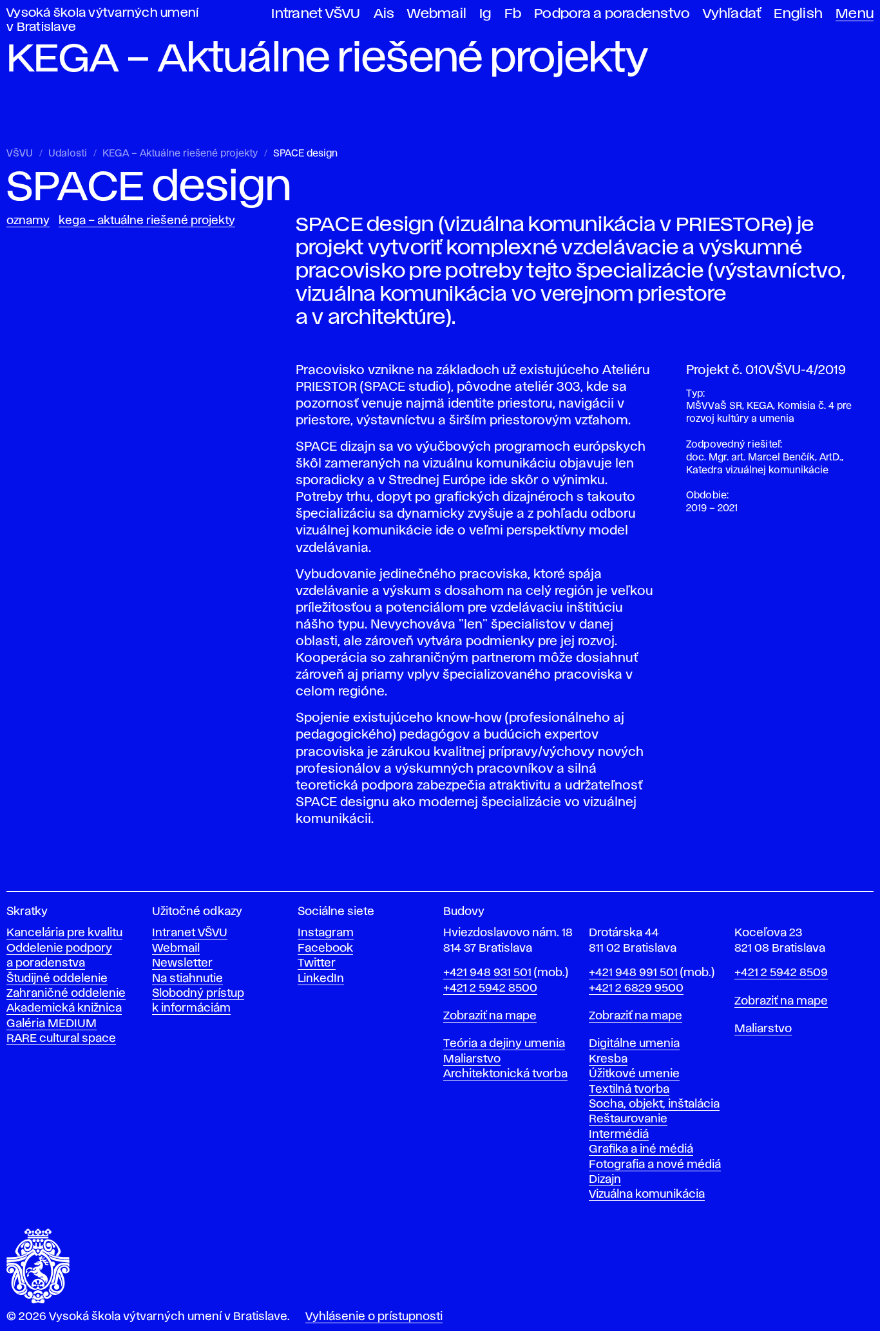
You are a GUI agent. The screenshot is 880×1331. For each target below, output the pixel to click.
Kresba (608, 1059)
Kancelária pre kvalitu (64, 933)
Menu (855, 14)
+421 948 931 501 (487, 973)
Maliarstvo (472, 1059)
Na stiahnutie (187, 979)
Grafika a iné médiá (641, 1149)
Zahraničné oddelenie (66, 993)
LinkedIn (321, 979)
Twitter (317, 963)
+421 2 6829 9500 (636, 988)
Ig (485, 14)
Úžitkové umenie (634, 1074)
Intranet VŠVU (315, 14)
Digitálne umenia (634, 1044)
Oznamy (28, 221)
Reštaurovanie (628, 1119)
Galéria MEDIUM (51, 1024)
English (798, 14)
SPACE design (305, 153)
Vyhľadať (732, 14)
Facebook (325, 948)
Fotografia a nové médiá (655, 1165)
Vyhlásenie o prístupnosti (374, 1317)
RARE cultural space (61, 1039)
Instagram (326, 933)
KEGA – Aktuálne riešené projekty (180, 153)
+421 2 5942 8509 (781, 973)
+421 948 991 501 (633, 973)
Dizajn (605, 1180)
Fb (513, 14)
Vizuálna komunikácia (647, 1194)
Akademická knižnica (64, 1008)
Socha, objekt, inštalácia (654, 1104)
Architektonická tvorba (505, 1074)
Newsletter (182, 963)
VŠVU (19, 153)
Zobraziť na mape (490, 1016)
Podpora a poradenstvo (612, 14)
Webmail (436, 14)
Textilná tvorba (629, 1089)
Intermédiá (619, 1134)
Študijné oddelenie (57, 979)
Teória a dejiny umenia (504, 1044)
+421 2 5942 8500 (490, 988)
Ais (384, 14)
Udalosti (67, 153)
